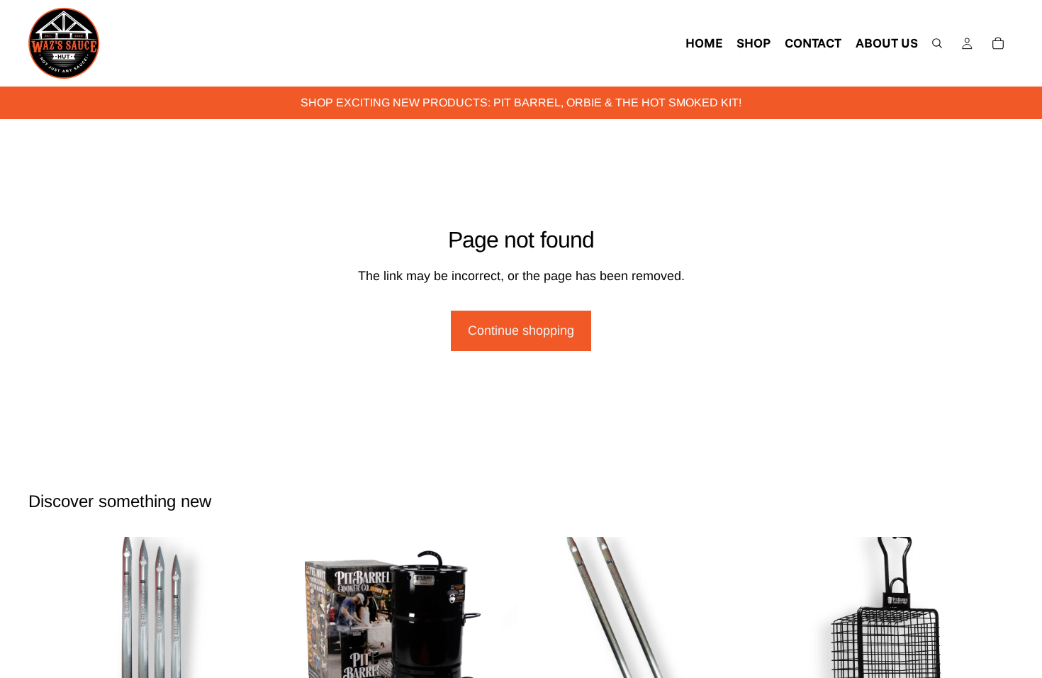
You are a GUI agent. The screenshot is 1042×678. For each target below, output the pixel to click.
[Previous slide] (49, 656)
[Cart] (998, 43)
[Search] (937, 43)
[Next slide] (247, 656)
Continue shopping (521, 330)
